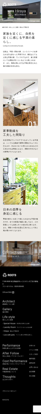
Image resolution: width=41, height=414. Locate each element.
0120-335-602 (19, 286)
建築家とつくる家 (9, 302)
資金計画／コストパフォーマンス (15, 362)
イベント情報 (33, 350)
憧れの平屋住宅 (11, 331)
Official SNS (7, 292)
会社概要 (32, 371)
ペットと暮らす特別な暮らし (17, 334)
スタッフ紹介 (33, 354)
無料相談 (32, 358)
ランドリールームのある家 (17, 327)
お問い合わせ (33, 367)
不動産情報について (10, 370)
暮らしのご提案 (9, 318)
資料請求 (32, 363)
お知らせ (32, 345)
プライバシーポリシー (9, 391)
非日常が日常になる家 (16, 323)
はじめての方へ (9, 377)
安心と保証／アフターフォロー (13, 354)
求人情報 (32, 376)
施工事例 (7, 310)
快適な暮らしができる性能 (12, 346)
